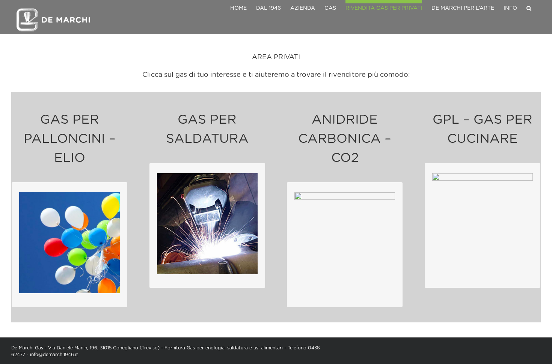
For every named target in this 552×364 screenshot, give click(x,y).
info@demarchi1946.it (54, 354)
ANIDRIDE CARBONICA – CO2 (344, 139)
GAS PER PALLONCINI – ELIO (70, 139)
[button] (528, 6)
